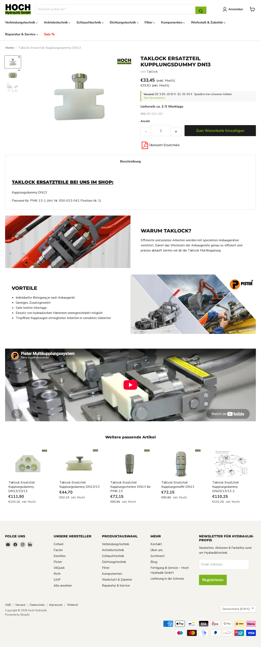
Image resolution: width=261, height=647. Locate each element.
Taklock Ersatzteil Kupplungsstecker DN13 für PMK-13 (130, 486)
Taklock (152, 71)
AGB (8, 605)
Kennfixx (60, 556)
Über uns (156, 550)
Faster (58, 550)
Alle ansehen (63, 586)
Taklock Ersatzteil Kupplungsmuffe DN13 (177, 484)
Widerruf (72, 605)
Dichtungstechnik (123, 22)
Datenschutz (37, 605)
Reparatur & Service (20, 34)
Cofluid (58, 544)
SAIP (57, 580)
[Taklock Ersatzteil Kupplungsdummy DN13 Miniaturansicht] (13, 62)
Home (9, 48)
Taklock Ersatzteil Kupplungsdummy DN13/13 (79, 484)
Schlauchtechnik (89, 22)
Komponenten (172, 22)
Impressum (56, 605)
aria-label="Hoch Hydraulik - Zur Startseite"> (18, 9)
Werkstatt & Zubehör (207, 22)
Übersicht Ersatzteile (164, 145)
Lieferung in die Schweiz (167, 579)
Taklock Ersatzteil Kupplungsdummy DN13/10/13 (21, 486)
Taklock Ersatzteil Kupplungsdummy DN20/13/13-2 (225, 486)
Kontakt (156, 544)
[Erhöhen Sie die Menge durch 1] (176, 131)
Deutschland (236, 609)
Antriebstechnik (56, 22)
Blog (153, 562)
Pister (58, 562)
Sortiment (157, 556)
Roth (57, 574)
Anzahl (145, 121)
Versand (20, 605)
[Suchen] (200, 10)
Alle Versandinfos (154, 98)
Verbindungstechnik (20, 22)
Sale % (49, 34)
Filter (149, 22)
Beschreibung (130, 161)
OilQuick (59, 568)
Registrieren (212, 579)
